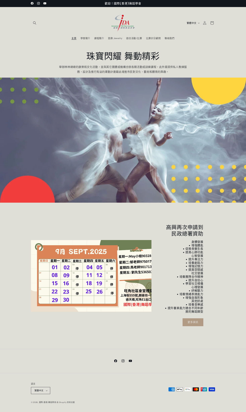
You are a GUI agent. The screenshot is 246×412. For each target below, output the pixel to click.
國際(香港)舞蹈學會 (47, 402)
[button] (34, 23)
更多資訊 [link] (193, 322)
